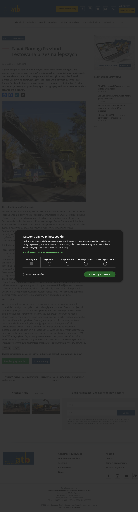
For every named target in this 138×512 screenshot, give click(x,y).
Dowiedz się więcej (59, 247)
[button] (69, 252)
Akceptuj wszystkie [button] (99, 274)
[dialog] (69, 256)
